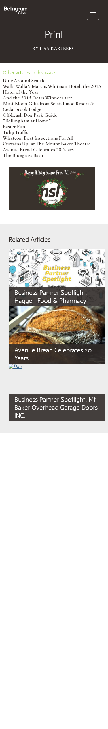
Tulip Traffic (15, 132)
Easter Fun (14, 127)
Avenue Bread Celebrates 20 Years (38, 150)
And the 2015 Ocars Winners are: (37, 98)
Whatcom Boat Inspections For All (38, 138)
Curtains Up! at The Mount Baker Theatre (47, 144)
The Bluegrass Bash (23, 155)
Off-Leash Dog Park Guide (30, 115)
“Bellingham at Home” (27, 121)
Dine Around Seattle (24, 81)
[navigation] (93, 14)
